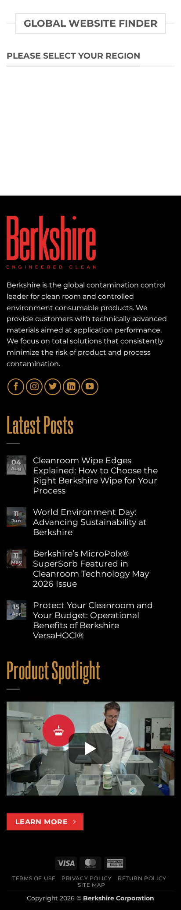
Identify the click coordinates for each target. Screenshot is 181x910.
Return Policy (142, 878)
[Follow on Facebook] (15, 386)
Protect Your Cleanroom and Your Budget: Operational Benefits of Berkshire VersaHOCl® (93, 620)
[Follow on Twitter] (52, 386)
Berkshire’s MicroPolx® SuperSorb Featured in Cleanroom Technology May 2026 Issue (91, 569)
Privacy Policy (87, 878)
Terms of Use (33, 878)
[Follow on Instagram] (34, 386)
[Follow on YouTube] (89, 386)
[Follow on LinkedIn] (71, 386)
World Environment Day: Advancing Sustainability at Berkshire (90, 522)
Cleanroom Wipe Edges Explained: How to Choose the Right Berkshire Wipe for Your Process (95, 475)
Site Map (91, 885)
